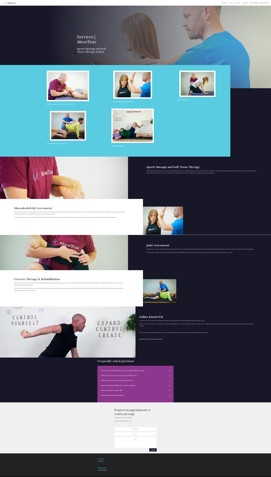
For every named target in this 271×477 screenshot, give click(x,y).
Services (231, 2)
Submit (153, 450)
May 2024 (100, 461)
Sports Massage (254, 2)
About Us (237, 2)
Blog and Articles (264, 2)
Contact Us (245, 2)
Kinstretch (224, 2)
